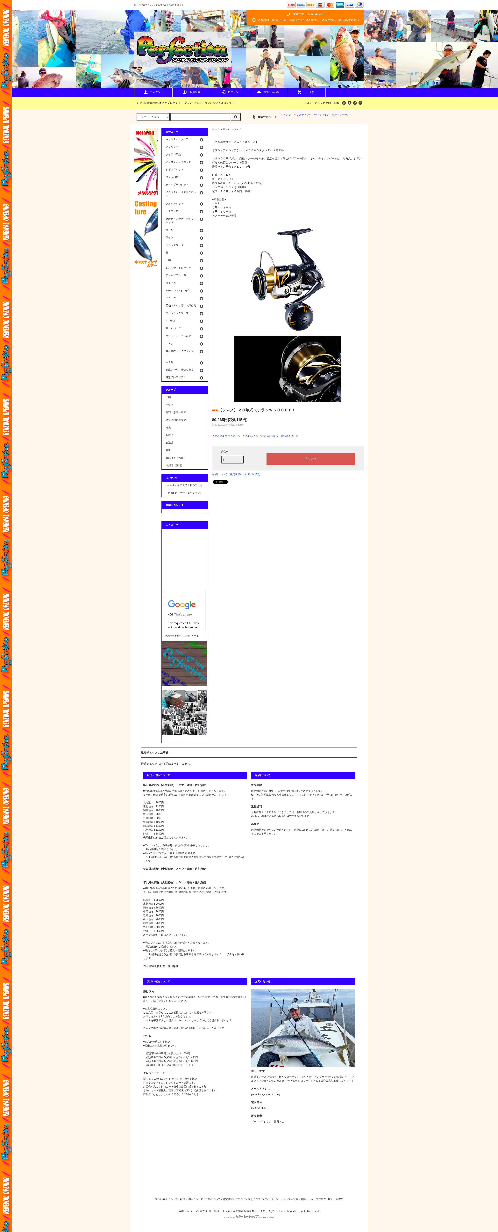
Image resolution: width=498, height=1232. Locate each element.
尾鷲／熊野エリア (176, 420)
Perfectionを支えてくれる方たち (184, 485)
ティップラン (321, 114)
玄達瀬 (169, 442)
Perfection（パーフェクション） (184, 493)
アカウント (156, 92)
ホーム (216, 129)
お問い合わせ (271, 92)
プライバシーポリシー (268, 1199)
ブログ (308, 102)
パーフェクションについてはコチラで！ (212, 102)
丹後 (168, 450)
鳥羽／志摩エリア (176, 412)
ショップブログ (317, 1199)
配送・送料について (191, 1199)
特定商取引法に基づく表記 (245, 474)
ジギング (286, 114)
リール (226, 129)
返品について (219, 474)
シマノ (237, 129)
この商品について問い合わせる (260, 436)
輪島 (168, 427)
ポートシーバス (341, 114)
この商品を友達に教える (226, 436)
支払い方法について (166, 1199)
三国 (168, 397)
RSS (330, 1199)
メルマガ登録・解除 (327, 102)
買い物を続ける (289, 436)
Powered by (229, 1217)
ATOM (339, 1199)
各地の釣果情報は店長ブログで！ (160, 102)
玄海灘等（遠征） (176, 457)
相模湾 (169, 435)
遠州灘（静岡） (174, 465)
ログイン (233, 92)
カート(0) (310, 92)
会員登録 (194, 92)
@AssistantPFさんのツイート (182, 635)
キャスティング (302, 114)
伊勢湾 (169, 405)
